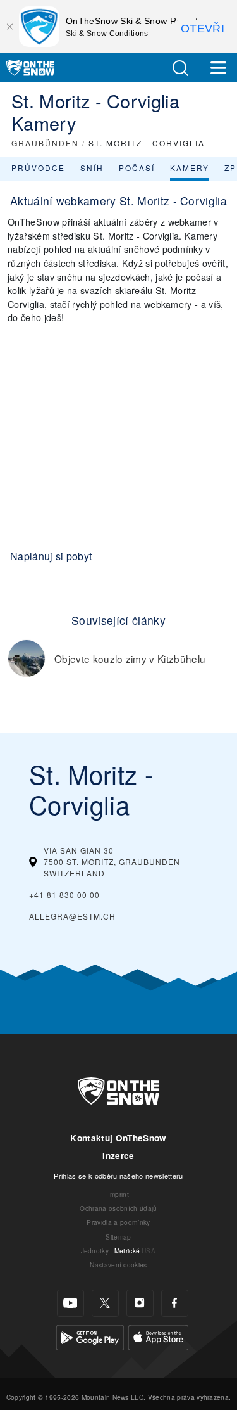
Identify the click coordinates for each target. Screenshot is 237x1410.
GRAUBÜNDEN (45, 143)
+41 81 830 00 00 (64, 894)
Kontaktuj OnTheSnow (118, 1138)
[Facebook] (174, 1303)
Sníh (92, 167)
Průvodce (38, 167)
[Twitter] (105, 1303)
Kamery (189, 167)
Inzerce (118, 1156)
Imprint (118, 1194)
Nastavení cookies (118, 1264)
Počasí (137, 167)
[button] (180, 68)
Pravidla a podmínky (118, 1222)
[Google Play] (90, 1335)
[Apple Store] (158, 1335)
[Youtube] (70, 1303)
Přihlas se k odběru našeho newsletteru (118, 1175)
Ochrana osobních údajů (118, 1208)
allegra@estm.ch (72, 916)
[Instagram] (140, 1303)
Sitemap (118, 1236)
